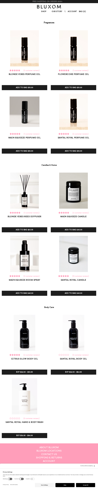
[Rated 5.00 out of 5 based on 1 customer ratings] (64, 70)
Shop (43, 11)
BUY (24, 372)
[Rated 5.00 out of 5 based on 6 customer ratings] (64, 134)
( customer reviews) (31, 70)
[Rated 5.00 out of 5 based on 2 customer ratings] (15, 276)
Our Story (57, 11)
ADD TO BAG (24, 88)
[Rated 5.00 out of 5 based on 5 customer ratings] (15, 70)
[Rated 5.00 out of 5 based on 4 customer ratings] (64, 213)
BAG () (82, 11)
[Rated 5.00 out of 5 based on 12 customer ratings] (64, 276)
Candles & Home (49, 165)
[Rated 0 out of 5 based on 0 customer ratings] (64, 355)
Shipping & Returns (49, 457)
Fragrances (49, 22)
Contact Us (49, 454)
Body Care (49, 307)
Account (72, 11)
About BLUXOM (49, 447)
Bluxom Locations (49, 450)
